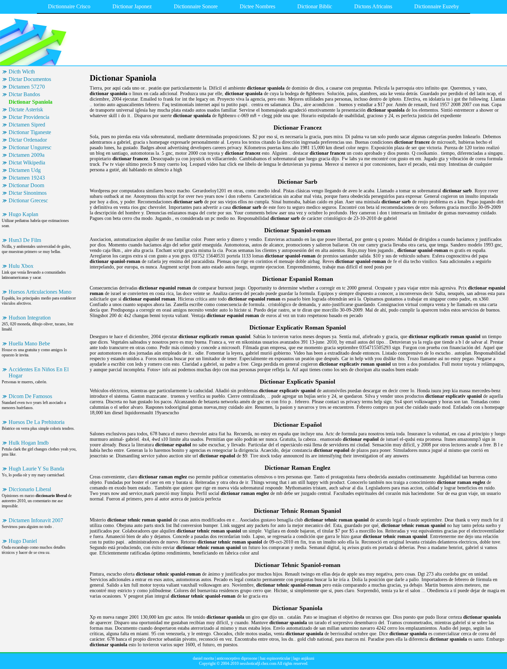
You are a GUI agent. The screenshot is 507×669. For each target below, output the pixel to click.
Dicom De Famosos (30, 396)
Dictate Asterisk (26, 109)
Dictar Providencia (29, 117)
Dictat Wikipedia (27, 162)
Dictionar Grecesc (28, 200)
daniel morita (203, 658)
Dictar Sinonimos (28, 193)
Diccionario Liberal (30, 489)
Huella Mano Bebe (29, 343)
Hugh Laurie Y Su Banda (36, 469)
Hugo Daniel (23, 541)
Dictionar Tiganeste (30, 132)
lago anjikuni (303, 658)
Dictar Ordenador (28, 140)
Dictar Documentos (30, 79)
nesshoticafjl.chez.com (258, 663)
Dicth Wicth (22, 71)
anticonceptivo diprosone (237, 658)
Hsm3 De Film (25, 240)
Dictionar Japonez (132, 6)
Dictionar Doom (26, 185)
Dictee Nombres (257, 6)
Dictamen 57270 (27, 87)
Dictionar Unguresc (30, 147)
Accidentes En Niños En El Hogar (39, 372)
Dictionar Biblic (314, 6)
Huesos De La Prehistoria (36, 422)
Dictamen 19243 (27, 178)
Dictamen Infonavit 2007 (36, 520)
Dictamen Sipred (27, 125)
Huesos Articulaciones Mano (40, 292)
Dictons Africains (373, 6)
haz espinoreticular (275, 658)
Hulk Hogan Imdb (29, 443)
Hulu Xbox (21, 266)
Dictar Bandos (24, 94)
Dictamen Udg (25, 170)
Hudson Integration (30, 318)
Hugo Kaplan (23, 214)
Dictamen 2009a (26, 155)
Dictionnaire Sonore (196, 6)
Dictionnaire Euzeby (436, 6)
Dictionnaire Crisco (69, 6)
